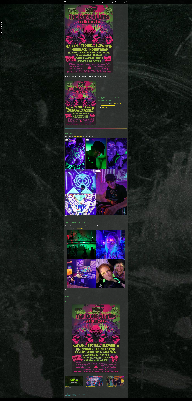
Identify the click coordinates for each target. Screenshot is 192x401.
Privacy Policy (67, 398)
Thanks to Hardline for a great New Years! (75, 394)
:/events (104, 2)
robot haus (82, 393)
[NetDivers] (75, 381)
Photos (73, 391)
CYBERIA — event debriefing (91, 386)
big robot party (69, 393)
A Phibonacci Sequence (71, 395)
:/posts (114, 2)
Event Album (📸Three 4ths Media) (111, 103)
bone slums (76, 393)
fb (77, 228)
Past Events (69, 391)
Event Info (104, 107)
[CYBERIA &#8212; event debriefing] (96, 381)
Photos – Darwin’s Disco (111, 386)
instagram (80, 228)
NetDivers (67, 386)
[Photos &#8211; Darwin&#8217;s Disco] (116, 381)
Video (102, 106)
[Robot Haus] (65, 2)
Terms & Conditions (76, 398)
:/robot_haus (93, 2)
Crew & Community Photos (108, 105)
